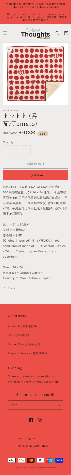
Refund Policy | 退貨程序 (24, 344)
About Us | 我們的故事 (22, 326)
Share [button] (11, 288)
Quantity (8, 142)
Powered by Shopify (47, 467)
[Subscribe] (58, 405)
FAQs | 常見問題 (18, 335)
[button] (5, 33)
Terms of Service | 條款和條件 (27, 353)
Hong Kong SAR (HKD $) (33, 445)
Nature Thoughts (30, 467)
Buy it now (36, 175)
